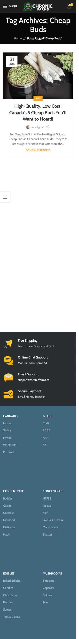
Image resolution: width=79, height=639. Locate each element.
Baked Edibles (11, 581)
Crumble (8, 513)
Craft (46, 423)
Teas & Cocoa (11, 617)
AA (45, 445)
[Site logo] (37, 6)
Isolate (47, 505)
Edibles (47, 595)
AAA (45, 438)
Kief (45, 513)
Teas (45, 602)
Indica (7, 423)
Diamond (9, 520)
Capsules (48, 588)
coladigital (37, 127)
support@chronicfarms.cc (33, 380)
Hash (6, 534)
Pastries (8, 602)
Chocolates (10, 595)
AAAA (46, 430)
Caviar (7, 505)
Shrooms (48, 581)
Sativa (7, 430)
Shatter (47, 534)
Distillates (9, 527)
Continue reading (38, 150)
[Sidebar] (5, 197)
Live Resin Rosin (53, 520)
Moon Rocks (50, 527)
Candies (8, 588)
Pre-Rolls (8, 452)
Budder (7, 498)
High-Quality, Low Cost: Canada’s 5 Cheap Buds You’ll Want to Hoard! (38, 112)
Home (18, 38)
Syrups (7, 609)
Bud (38, 98)
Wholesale (9, 445)
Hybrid (7, 438)
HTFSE (47, 498)
